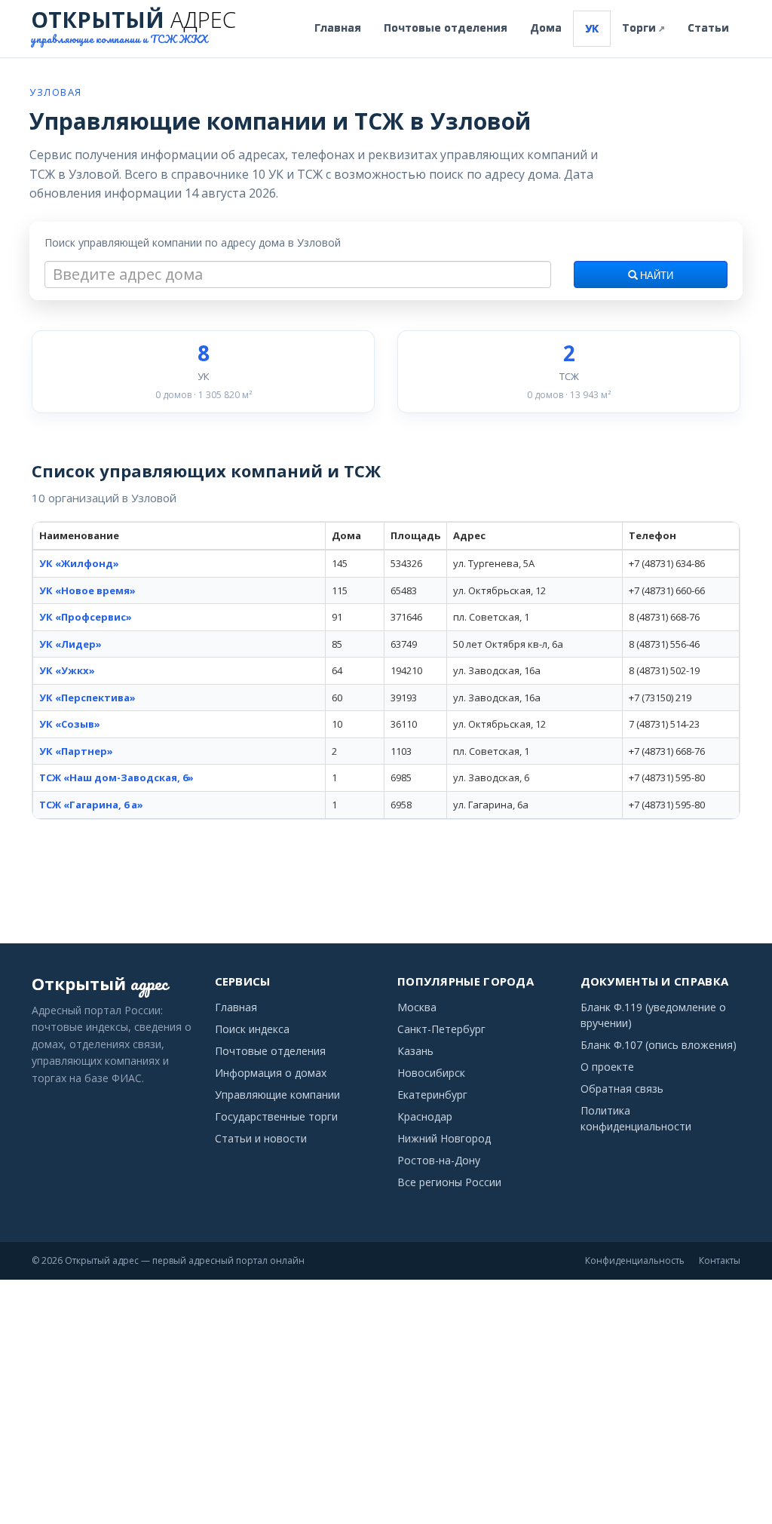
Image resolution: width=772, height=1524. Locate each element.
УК (592, 28)
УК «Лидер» (70, 644)
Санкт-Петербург (441, 1029)
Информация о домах (270, 1073)
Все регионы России (449, 1182)
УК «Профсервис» (85, 617)
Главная (337, 27)
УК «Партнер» (76, 751)
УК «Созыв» (69, 724)
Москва (417, 1007)
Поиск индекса (252, 1029)
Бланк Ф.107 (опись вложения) (659, 1045)
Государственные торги (276, 1116)
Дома (546, 27)
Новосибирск (431, 1073)
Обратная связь (622, 1088)
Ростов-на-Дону (438, 1160)
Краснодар (424, 1116)
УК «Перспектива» (87, 697)
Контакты (719, 1260)
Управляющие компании (277, 1094)
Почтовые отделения (445, 27)
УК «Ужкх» (67, 670)
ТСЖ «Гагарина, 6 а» (91, 804)
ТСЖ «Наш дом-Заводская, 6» (116, 777)
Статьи (708, 27)
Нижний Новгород (444, 1138)
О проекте (607, 1066)
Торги (643, 27)
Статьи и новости (261, 1138)
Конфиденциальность (635, 1260)
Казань (415, 1051)
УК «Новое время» (87, 590)
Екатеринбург (432, 1094)
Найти (655, 276)
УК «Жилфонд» (79, 563)
